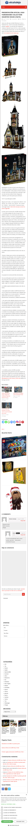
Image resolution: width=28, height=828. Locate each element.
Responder (23, 520)
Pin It (3, 429)
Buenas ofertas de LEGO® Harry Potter (10, 747)
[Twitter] (14, 422)
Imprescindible (7, 672)
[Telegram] (3, 422)
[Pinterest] (22, 422)
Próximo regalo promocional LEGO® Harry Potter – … (14, 751)
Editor (20, 19)
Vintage (6, 705)
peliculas (6, 693)
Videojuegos (7, 703)
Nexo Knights (7, 683)
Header (6, 670)
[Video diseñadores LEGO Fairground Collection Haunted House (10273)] (7, 389)
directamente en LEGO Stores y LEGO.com (11, 378)
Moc (5, 679)
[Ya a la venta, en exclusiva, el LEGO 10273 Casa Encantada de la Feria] (7, 405)
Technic (5, 636)
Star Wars (6, 633)
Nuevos (6, 689)
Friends (5, 630)
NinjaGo (6, 685)
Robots (6, 695)
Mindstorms (7, 677)
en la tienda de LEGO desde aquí (11, 33)
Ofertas (6, 691)
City (5, 627)
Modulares (6, 681)
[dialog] (14, 810)
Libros (5, 675)
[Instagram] (17, 422)
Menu (3, 7)
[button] (14, 804)
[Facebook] (11, 422)
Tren (5, 701)
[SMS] (8, 422)
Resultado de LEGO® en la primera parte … (11, 743)
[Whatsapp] (6, 422)
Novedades (4, 20)
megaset (7, 26)
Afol (25, 19)
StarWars (6, 697)
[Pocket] (20, 422)
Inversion (6, 674)
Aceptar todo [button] (7, 821)
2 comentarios (14, 19)
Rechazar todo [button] (20, 821)
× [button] (26, 794)
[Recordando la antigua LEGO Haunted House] (18, 389)
